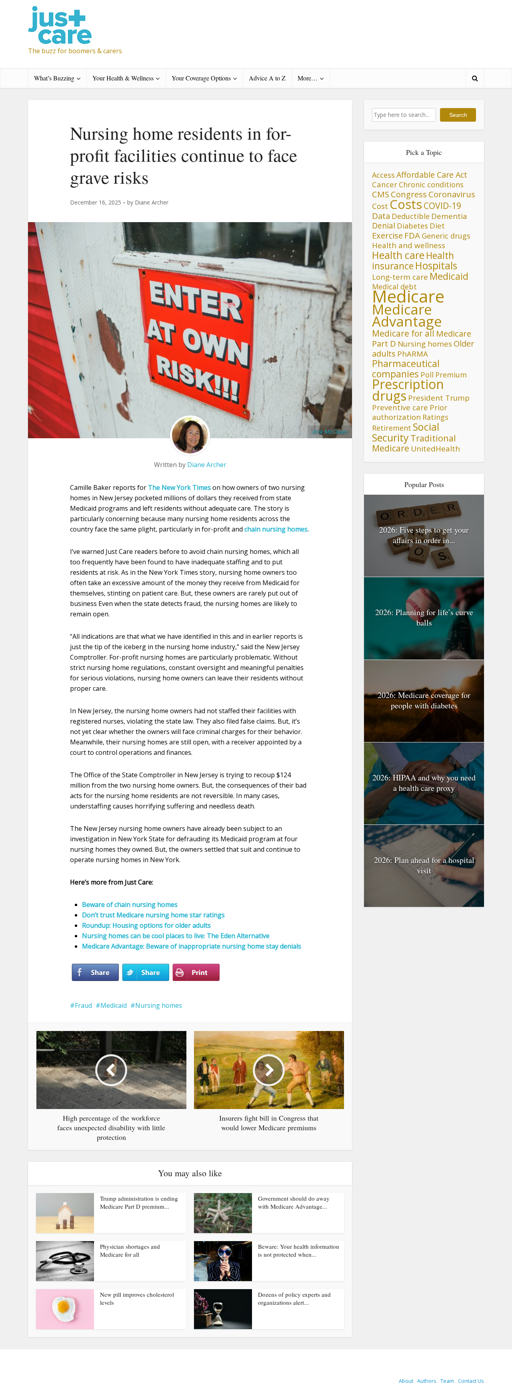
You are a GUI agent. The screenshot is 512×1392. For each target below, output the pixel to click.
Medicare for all (403, 333)
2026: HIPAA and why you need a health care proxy (424, 782)
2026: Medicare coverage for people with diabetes (424, 700)
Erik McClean (329, 431)
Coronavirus (451, 194)
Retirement (391, 428)
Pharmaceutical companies (406, 368)
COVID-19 (442, 205)
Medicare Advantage (407, 315)
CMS (380, 194)
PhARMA (412, 354)
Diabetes (412, 226)
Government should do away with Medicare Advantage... (294, 1202)
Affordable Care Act (431, 174)
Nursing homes (158, 1005)
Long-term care (400, 277)
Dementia (449, 216)
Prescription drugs (408, 389)
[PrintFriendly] (196, 972)
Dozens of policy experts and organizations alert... (294, 1298)
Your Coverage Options (201, 78)
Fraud (83, 1005)
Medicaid (113, 1005)
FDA (412, 235)
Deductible (411, 216)
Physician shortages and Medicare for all (130, 1250)
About (406, 1380)
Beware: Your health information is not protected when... (298, 1250)
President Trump (439, 398)
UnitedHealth (435, 448)
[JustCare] (60, 25)
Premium (451, 374)
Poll (427, 374)
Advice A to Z (267, 78)
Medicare (408, 296)
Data (381, 215)
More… (308, 78)
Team (447, 1380)
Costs (406, 204)
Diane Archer (151, 202)
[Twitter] (145, 972)
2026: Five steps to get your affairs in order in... (424, 535)
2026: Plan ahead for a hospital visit (424, 865)
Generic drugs (446, 236)
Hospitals (436, 265)
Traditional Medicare (414, 443)
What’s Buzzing (54, 78)
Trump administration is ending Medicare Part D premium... (139, 1202)
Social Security (405, 432)
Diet (437, 226)
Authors (426, 1380)
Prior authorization (409, 412)
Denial (383, 225)
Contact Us (471, 1380)
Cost (380, 206)
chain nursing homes (276, 529)
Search (458, 115)
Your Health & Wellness (123, 78)
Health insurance (413, 260)
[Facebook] (95, 972)
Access (383, 175)
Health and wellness (408, 245)
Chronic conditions (431, 184)
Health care (398, 255)
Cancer (384, 184)
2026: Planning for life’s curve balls (424, 617)
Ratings (435, 417)
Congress (409, 194)
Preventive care (400, 407)
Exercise (387, 235)
